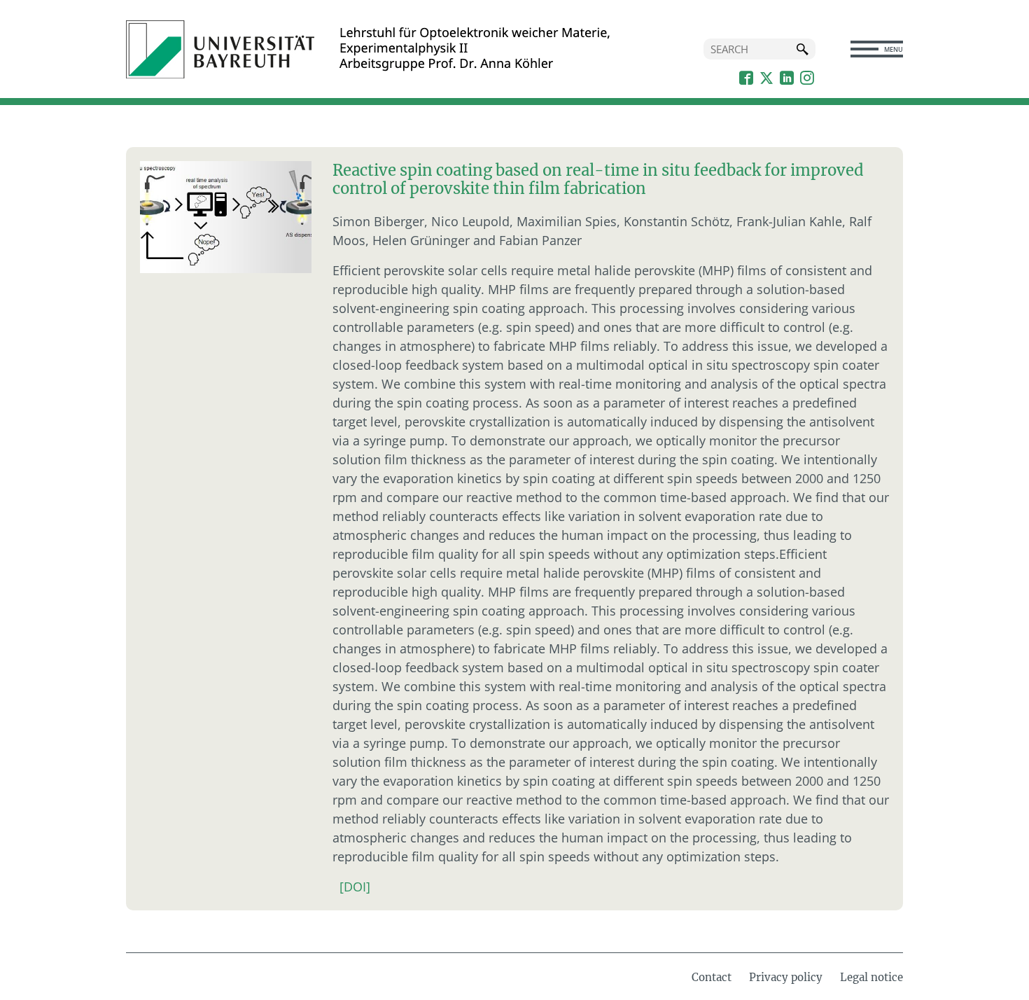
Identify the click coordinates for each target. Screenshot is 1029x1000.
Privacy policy (785, 977)
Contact (712, 977)
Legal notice (871, 977)
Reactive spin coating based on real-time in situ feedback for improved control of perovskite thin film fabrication (598, 179)
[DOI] (355, 886)
